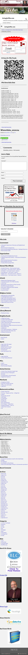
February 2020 (4, 501)
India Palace (3, 397)
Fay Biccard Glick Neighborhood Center (9, 256)
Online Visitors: (4, 441)
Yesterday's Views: (5, 445)
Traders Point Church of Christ (7, 302)
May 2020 (3, 498)
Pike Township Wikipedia (6, 365)
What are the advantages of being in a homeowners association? (14, 464)
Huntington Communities (6, 321)
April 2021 (3, 491)
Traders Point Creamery (6, 406)
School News (4, 532)
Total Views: (3, 452)
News (2, 531)
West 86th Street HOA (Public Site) (8, 330)
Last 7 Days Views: (5, 448)
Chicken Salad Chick (5, 391)
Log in (2, 540)
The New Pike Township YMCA (7, 262)
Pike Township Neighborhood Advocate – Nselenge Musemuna (14, 249)
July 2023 (3, 477)
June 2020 (3, 497)
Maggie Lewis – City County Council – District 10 (11, 273)
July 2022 (3, 484)
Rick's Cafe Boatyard (5, 402)
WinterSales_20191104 (5, 135)
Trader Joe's (3, 386)
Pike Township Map (5, 307)
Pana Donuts (3, 401)
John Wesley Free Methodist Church (8, 299)
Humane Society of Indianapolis (7, 372)
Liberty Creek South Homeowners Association (10, 322)
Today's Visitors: (4, 444)
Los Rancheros (4, 398)
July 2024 (3, 476)
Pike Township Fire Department (7, 247)
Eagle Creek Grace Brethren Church (8, 298)
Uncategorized (9, 29)
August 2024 (3, 475)
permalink (5, 139)
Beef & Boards (4, 337)
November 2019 (4, 505)
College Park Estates (5, 318)
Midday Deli (3, 399)
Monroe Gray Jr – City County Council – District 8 (11, 275)
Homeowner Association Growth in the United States (12, 458)
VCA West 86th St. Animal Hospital (8, 375)
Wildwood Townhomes (6, 332)
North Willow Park (5, 326)
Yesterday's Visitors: (5, 446)
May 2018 (3, 513)
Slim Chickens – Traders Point (7, 404)
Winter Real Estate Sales (18, 29)
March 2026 (3, 473)
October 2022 (4, 480)
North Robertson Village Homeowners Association (11, 325)
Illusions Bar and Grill (5, 395)
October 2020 (4, 494)
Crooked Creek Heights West (7, 319)
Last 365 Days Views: (5, 450)
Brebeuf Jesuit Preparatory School (8, 280)
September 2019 (4, 508)
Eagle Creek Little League (6, 344)
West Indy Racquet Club (6, 351)
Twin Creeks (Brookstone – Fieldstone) (9, 329)
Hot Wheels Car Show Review (7, 463)
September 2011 (4, 517)
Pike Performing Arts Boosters (7, 285)
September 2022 (4, 481)
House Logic (4, 606)
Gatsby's (3, 394)
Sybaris (2, 338)
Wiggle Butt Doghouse (6, 376)
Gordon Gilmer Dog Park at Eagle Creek (9, 371)
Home (3, 29)
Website (3, 178)
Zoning (2, 535)
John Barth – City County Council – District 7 (10, 270)
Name (2, 172)
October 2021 (4, 490)
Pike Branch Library (5, 313)
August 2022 (3, 483)
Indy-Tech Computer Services (7, 383)
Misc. (2, 528)
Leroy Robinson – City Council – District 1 (9, 272)
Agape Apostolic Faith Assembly (7, 295)
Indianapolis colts (4, 345)
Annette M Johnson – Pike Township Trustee (10, 268)
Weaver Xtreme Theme (23, 653)
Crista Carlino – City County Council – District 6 (11, 269)
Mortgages (3, 529)
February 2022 (4, 488)
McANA (2, 460)
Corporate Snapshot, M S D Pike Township (10, 281)
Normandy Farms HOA (6, 323)
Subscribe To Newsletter (7, 228)
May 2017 (3, 516)
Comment (3, 160)
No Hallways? (4, 461)
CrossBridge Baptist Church (6, 296)
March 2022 (3, 487)
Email (2, 175)
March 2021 (3, 492)
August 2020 (3, 495)
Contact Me (3, 575)
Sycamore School (4, 290)
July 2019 (3, 510)
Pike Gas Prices (4, 364)
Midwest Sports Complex (6, 346)
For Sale (2, 527)
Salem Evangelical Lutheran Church (8, 300)
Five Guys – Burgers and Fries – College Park (10, 393)
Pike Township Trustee (5, 250)
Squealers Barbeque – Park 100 (7, 405)
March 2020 (3, 499)
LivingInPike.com (8, 18)
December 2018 (4, 512)
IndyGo (2, 363)
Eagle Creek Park (4, 356)
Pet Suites (3, 374)
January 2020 (4, 502)
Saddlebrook (3, 328)
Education (3, 524)
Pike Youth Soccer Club (6, 348)
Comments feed (4, 543)
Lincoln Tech (3, 283)
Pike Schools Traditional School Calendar (9, 287)
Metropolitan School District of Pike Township (10, 284)
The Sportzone (4, 349)
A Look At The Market (5, 523)
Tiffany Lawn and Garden (6, 384)
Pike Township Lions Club (6, 261)
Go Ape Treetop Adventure (6, 357)
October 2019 (4, 506)
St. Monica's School (5, 288)
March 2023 (3, 479)
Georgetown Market (5, 382)
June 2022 (3, 486)
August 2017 (3, 515)
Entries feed (3, 542)
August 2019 (3, 509)
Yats (2, 408)
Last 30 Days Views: (5, 449)
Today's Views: (4, 442)
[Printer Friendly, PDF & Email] (4, 138)
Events (2, 525)
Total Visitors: (4, 453)
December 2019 (4, 503)
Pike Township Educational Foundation (9, 260)
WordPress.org (4, 544)
